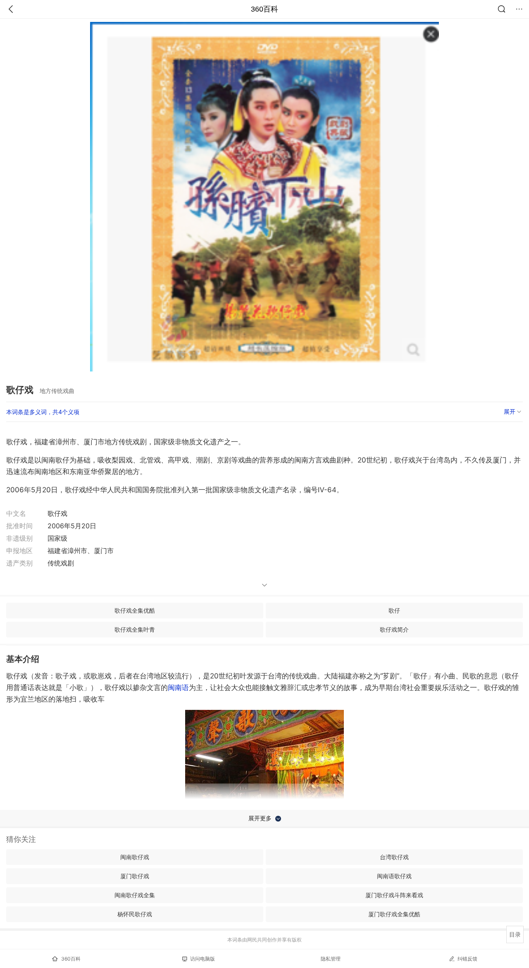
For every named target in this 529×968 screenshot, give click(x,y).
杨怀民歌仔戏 (134, 914)
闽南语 (178, 687)
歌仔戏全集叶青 (134, 629)
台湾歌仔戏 (394, 856)
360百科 (264, 9)
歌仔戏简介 (394, 629)
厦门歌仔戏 (134, 875)
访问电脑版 (202, 959)
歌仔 (394, 610)
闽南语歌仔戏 (394, 875)
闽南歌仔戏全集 (134, 895)
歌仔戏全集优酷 (134, 610)
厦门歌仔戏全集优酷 (394, 914)
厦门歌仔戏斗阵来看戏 (394, 895)
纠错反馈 (467, 959)
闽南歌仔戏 (134, 856)
